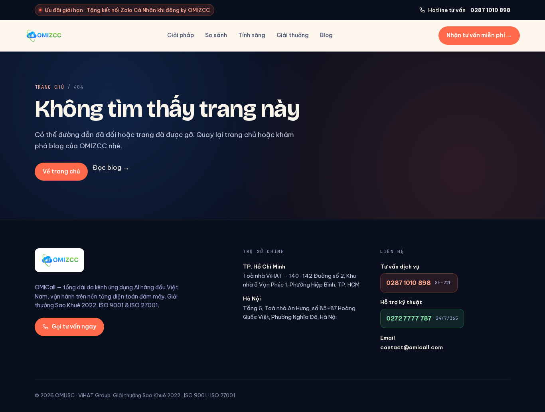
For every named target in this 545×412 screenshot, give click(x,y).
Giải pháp (180, 35)
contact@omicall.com (411, 347)
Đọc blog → (111, 167)
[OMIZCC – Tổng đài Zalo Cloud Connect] (43, 35)
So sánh (216, 35)
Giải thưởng (292, 35)
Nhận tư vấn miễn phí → (479, 35)
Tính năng (251, 35)
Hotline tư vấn (469, 10)
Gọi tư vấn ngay (73, 326)
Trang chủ (49, 87)
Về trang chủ (61, 171)
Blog (326, 35)
